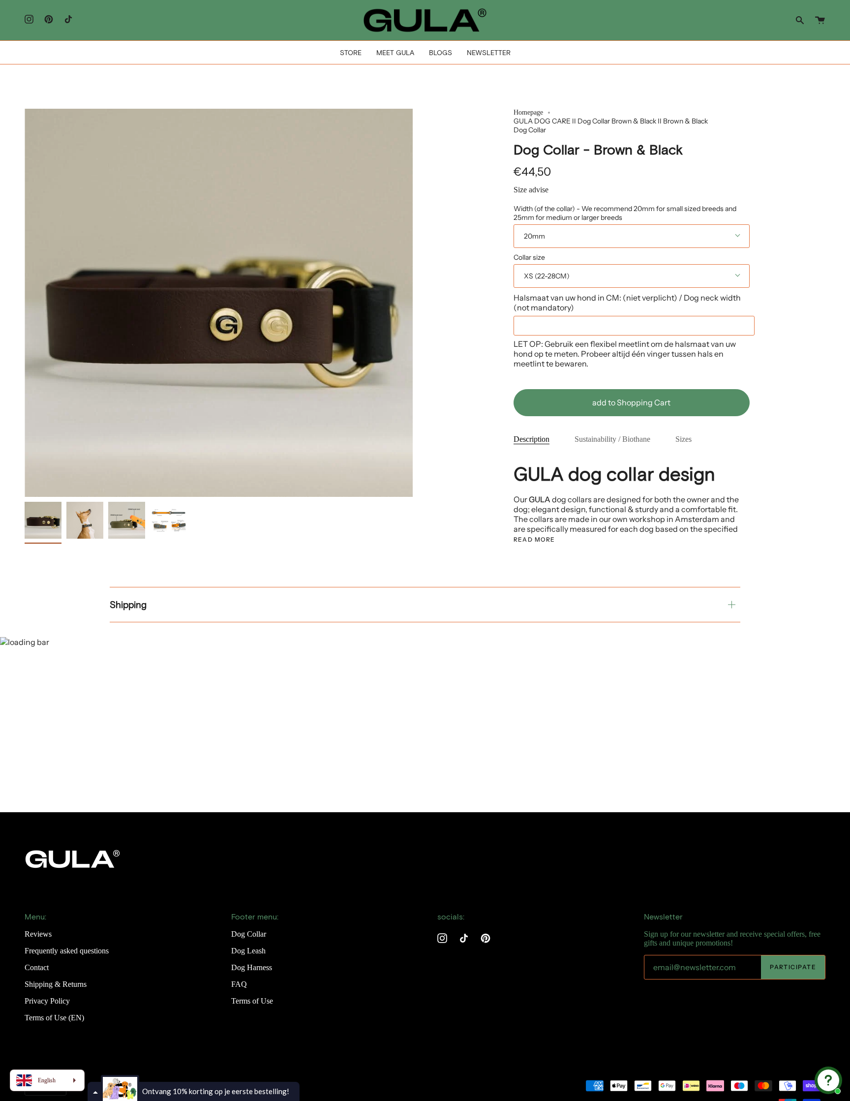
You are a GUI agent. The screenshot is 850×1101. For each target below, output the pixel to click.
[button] (492, 71)
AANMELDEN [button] (425, 217)
